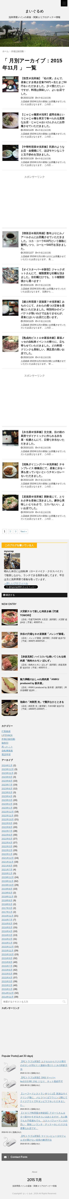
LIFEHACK (7, 735)
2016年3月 (7, 935)
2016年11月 (7, 916)
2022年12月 (8, 811)
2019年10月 (8, 885)
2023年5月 (7, 792)
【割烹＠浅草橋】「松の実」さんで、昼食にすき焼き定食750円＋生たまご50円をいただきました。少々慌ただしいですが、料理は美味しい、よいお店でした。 (44, 86)
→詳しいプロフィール (16, 583)
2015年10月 (8, 954)
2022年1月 (7, 854)
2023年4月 (7, 796)
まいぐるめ (34, 11)
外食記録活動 (44, 98)
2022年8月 (7, 827)
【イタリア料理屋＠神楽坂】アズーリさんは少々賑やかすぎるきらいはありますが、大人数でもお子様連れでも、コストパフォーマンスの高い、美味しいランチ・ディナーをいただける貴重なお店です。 (43, 1121)
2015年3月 (7, 981)
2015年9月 (7, 958)
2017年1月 (7, 912)
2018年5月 (7, 904)
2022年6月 (7, 835)
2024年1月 (7, 765)
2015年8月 (7, 962)
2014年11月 (7, 997)
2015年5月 (7, 973)
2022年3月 (7, 846)
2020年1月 (7, 873)
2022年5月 (7, 838)
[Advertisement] (34, 202)
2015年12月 (8, 946)
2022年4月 (7, 842)
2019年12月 (8, 877)
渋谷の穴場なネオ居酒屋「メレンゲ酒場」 (43, 634)
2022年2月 (7, 850)
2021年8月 (7, 865)
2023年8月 (7, 781)
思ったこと (7, 746)
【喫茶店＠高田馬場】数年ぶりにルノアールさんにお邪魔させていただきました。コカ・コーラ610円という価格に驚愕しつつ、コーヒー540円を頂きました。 (43, 241)
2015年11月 (7, 950)
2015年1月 (7, 989)
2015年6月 (7, 970)
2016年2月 (7, 939)
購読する (10, 595)
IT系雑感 (6, 731)
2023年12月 (8, 769)
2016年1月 (7, 943)
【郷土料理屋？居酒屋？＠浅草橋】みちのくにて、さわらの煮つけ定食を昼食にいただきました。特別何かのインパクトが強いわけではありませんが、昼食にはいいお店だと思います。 (43, 309)
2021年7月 (7, 869)
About (34, 1172)
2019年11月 (7, 881)
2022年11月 (7, 815)
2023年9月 (7, 777)
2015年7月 (7, 966)
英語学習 (6, 754)
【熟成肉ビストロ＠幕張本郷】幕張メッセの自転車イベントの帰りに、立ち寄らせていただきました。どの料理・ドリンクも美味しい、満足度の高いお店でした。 (43, 346)
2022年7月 (7, 831)
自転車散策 (7, 750)
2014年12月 (8, 993)
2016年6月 (7, 923)
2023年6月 (7, 788)
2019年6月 (7, 892)
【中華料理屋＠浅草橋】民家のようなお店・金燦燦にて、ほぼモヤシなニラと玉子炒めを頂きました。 (43, 150)
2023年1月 (7, 808)
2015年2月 (7, 985)
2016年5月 (7, 927)
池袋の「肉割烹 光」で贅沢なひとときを (42, 702)
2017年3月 (7, 908)
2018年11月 (7, 896)
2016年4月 (7, 931)
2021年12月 (8, 858)
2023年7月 (7, 784)
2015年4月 (7, 977)
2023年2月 (7, 804)
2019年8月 (7, 889)
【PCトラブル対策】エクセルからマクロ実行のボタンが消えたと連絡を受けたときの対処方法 (43, 1065)
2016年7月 (7, 919)
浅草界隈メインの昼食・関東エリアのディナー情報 (34, 1186)
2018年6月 (7, 900)
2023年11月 (7, 773)
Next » (24, 531)
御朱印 (5, 743)
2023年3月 (7, 800)
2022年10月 (8, 819)
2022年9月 (7, 823)
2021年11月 (7, 862)
